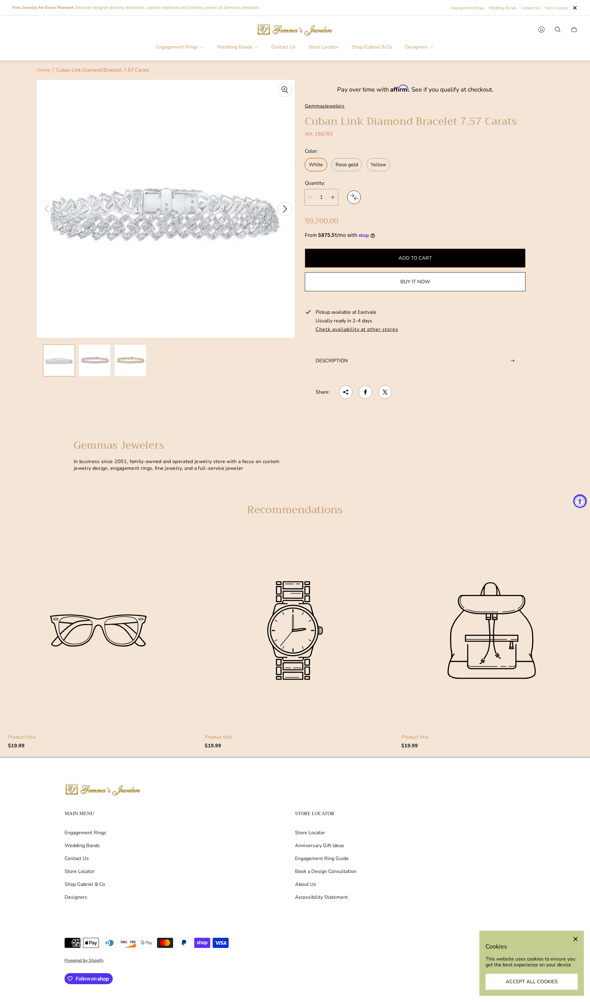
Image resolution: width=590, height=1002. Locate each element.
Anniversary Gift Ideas (319, 845)
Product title (22, 737)
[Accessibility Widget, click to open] (580, 501)
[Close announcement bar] (574, 8)
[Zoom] (285, 89)
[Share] (345, 392)
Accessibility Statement (321, 897)
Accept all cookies (532, 981)
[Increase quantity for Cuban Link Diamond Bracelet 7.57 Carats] (333, 197)
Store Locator (556, 8)
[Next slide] (285, 209)
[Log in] (541, 29)
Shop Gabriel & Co (85, 884)
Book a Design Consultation (325, 871)
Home (43, 70)
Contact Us (530, 8)
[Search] (557, 29)
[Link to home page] (103, 790)
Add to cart (415, 258)
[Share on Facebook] (365, 392)
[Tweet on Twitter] (385, 392)
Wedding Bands (503, 8)
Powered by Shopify (84, 960)
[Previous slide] (46, 209)
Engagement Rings (467, 8)
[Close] (575, 939)
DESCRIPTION (332, 360)
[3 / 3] (130, 360)
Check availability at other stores (357, 330)
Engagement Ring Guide (322, 858)
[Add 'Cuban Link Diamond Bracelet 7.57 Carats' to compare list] (354, 197)
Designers (76, 897)
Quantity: (315, 183)
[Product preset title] (98, 630)
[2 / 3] (95, 360)
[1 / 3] (59, 360)
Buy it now (415, 281)
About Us (305, 884)
